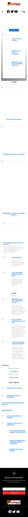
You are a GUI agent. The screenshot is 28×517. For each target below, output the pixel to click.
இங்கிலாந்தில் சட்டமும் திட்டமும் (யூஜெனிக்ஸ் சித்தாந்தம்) (17, 63)
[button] (2, 12)
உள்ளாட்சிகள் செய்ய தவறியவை (14, 119)
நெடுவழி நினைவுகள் (17, 257)
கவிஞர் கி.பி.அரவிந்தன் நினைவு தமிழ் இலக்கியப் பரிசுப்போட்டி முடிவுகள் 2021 (17, 442)
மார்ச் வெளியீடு (14, 371)
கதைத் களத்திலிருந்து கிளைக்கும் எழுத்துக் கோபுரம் (17, 274)
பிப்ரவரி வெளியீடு (14, 377)
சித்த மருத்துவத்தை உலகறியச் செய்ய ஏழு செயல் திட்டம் (18, 321)
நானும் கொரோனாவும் (7, 410)
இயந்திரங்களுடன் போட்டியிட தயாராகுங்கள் (16, 52)
